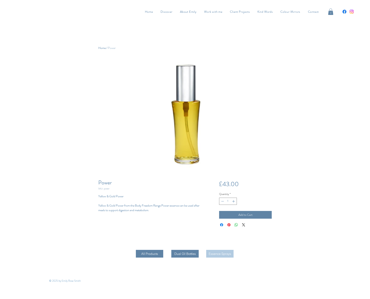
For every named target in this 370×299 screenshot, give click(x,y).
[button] (330, 11)
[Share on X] (243, 225)
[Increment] (233, 201)
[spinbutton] (228, 201)
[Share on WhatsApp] (236, 225)
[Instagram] (351, 11)
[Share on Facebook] (221, 225)
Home (102, 48)
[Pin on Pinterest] (229, 225)
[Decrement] (222, 201)
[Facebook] (344, 11)
